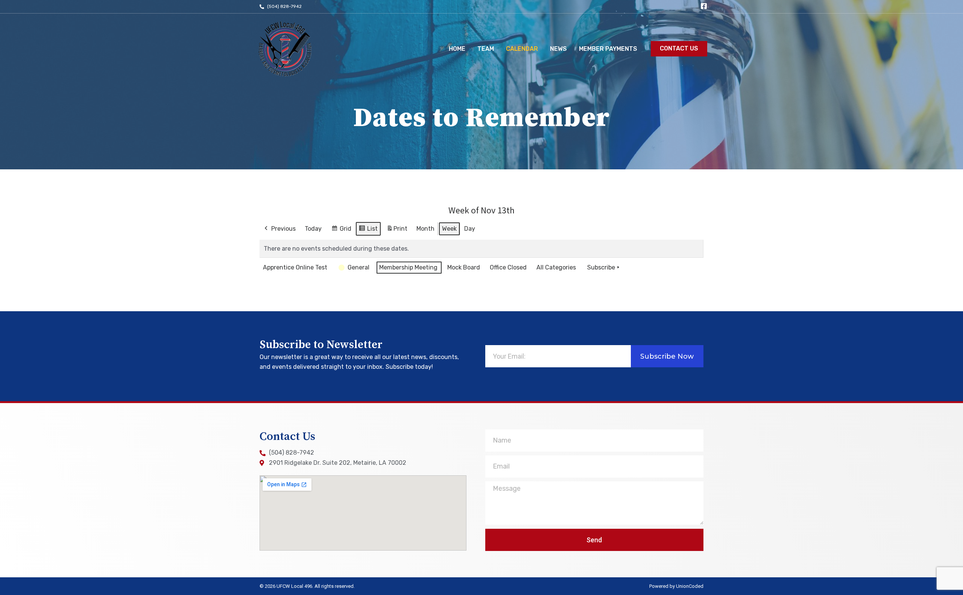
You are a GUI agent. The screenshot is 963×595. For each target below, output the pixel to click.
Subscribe (601, 267)
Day (469, 228)
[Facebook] (703, 6)
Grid (341, 230)
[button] (679, 48)
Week (449, 228)
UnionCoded (689, 586)
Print (396, 231)
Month (425, 228)
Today (313, 228)
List (368, 230)
